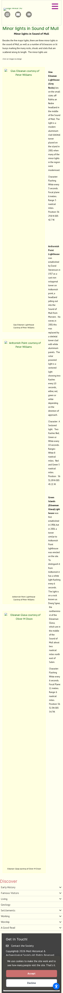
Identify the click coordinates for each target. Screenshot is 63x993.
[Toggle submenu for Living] (60, 898)
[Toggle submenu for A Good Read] (60, 927)
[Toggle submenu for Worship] (60, 922)
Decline (31, 983)
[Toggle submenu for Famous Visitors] (60, 893)
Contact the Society (22, 945)
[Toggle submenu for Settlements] (60, 910)
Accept (31, 973)
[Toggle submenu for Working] (60, 916)
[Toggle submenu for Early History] (60, 887)
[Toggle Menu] (55, 6)
